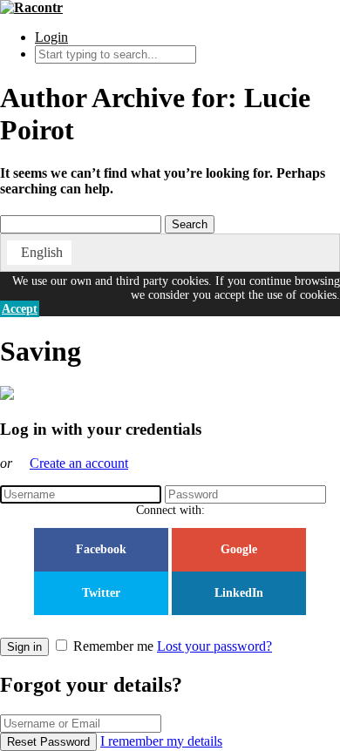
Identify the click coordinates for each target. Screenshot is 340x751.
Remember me (113, 646)
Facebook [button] (101, 549)
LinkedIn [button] (238, 592)
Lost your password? (214, 646)
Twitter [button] (101, 592)
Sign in (24, 646)
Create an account (79, 463)
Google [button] (239, 549)
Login (51, 37)
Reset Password (48, 741)
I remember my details (161, 741)
